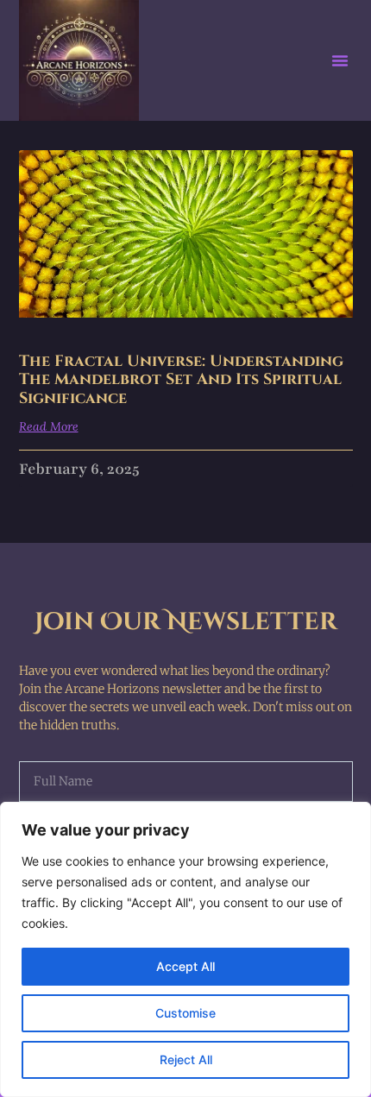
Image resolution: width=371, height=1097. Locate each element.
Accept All (185, 966)
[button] (340, 60)
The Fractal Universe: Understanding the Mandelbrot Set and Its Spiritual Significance (181, 379)
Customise (185, 1013)
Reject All (186, 1059)
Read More (49, 426)
